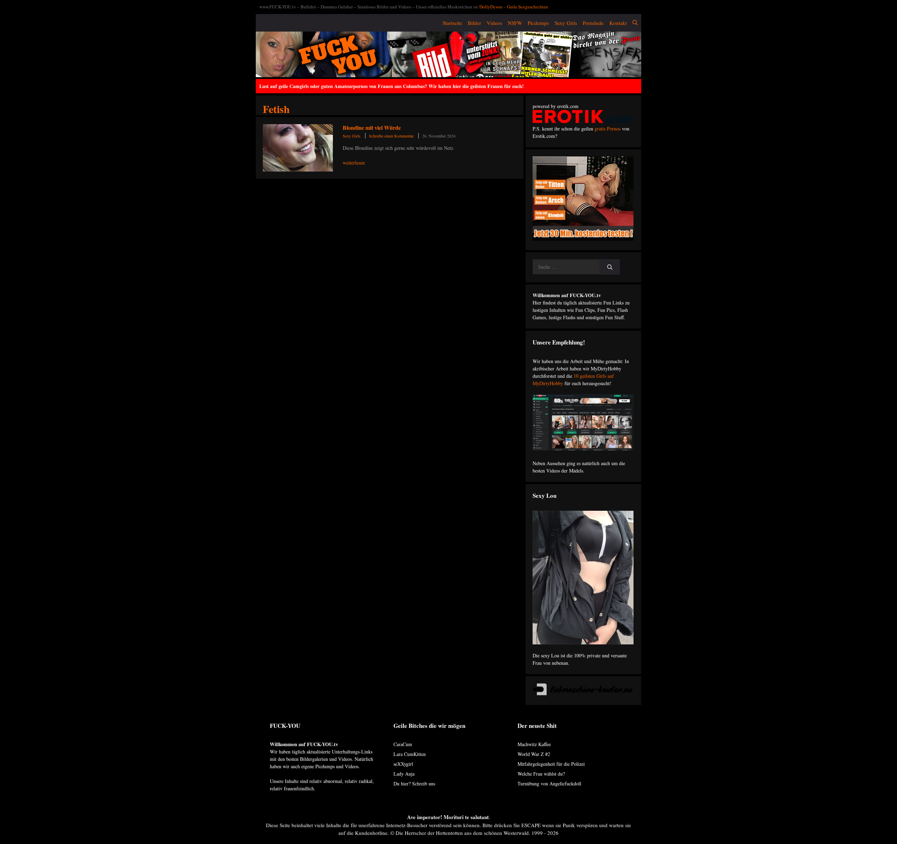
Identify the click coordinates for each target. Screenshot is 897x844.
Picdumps (538, 22)
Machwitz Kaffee (534, 744)
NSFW (515, 22)
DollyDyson (490, 7)
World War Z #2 (534, 754)
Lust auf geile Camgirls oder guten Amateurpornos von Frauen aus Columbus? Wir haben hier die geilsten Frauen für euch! (391, 86)
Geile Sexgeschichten (527, 7)
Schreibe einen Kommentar (391, 136)
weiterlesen (354, 162)
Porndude (593, 22)
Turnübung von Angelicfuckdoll (549, 783)
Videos (494, 22)
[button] (635, 23)
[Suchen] (610, 267)
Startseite (452, 22)
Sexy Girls (566, 22)
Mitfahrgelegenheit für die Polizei (551, 764)
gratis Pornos (608, 128)
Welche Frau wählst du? (541, 773)
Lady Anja (404, 773)
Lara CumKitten (409, 754)
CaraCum (402, 744)
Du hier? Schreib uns (414, 783)
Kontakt (618, 22)
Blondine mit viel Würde (372, 127)
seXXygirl (403, 764)
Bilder (474, 22)
